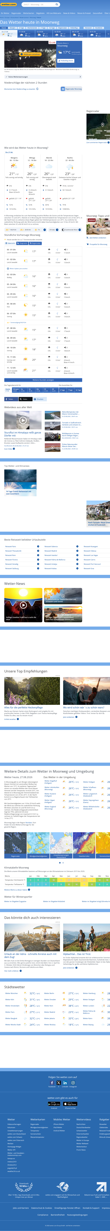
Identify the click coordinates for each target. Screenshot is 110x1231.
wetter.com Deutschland (17, 1134)
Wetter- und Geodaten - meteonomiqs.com (16, 1154)
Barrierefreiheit (58, 1215)
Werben (10, 1143)
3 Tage (21, 28)
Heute (4, 28)
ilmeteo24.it (12, 1165)
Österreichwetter (82, 1134)
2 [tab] (63, 863)
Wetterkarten (38, 1119)
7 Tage (43, 28)
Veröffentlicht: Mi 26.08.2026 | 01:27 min (16, 446)
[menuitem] (5, 13)
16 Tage (52, 28)
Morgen (12, 28)
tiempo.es (11, 1158)
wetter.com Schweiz (15, 1137)
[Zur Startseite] (8, 4)
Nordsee (29, 822)
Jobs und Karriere (21, 1208)
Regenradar (62, 28)
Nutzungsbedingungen (77, 1215)
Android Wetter (59, 1131)
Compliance (42, 1215)
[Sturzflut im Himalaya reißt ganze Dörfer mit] (23, 420)
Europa (7, 17)
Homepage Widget (14, 1147)
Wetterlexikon (81, 1147)
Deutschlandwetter (83, 1127)
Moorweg (33, 17)
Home (2, 17)
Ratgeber (104, 1119)
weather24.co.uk (14, 1171)
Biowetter (103, 1124)
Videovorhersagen (14, 1124)
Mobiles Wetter (61, 1119)
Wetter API (11, 1150)
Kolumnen (11, 1127)
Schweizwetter (81, 1131)
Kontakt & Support (91, 1208)
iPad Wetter (57, 1127)
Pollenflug (74, 28)
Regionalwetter (82, 1137)
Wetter (11, 1119)
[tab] (10, 243)
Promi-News (81, 1150)
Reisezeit (88, 28)
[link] (5, 13)
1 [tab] (60, 863)
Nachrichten (80, 1124)
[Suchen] (56, 4)
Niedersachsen (24, 17)
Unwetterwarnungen (15, 1131)
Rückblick (98, 28)
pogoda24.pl (12, 1168)
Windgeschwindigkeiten (39, 1127)
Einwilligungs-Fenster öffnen (67, 1208)
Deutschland (14, 17)
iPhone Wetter (58, 1124)
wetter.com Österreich (16, 1140)
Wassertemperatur (37, 1137)
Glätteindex (103, 1127)
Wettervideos (83, 1119)
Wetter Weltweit (82, 1143)
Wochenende (32, 28)
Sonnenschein (36, 1134)
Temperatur (35, 1131)
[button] (43, 379)
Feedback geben (76, 54)
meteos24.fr (12, 1162)
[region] (43, 268)
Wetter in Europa (82, 1140)
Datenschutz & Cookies (41, 1208)
